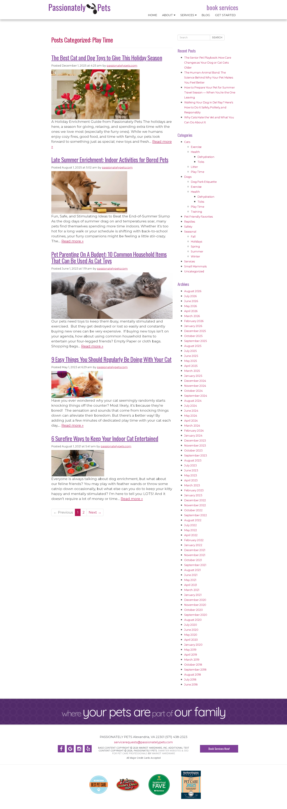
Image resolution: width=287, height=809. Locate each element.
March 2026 (192, 316)
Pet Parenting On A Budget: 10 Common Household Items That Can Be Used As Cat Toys (109, 257)
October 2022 (193, 510)
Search (217, 37)
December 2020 (195, 600)
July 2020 (190, 624)
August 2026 (192, 291)
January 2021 (192, 595)
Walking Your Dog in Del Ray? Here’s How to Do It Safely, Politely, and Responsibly (208, 107)
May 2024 (190, 415)
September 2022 (195, 515)
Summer (197, 251)
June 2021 (190, 575)
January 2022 (193, 545)
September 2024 (195, 395)
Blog (206, 15)
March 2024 (192, 425)
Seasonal (190, 231)
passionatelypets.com (122, 65)
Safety (188, 226)
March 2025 (192, 370)
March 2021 (191, 590)
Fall (193, 236)
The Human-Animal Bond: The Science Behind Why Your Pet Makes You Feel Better (208, 77)
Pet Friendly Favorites (198, 216)
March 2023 (192, 485)
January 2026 (193, 326)
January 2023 (193, 495)
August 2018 (192, 674)
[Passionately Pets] (79, 8)
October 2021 (193, 560)
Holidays (196, 241)
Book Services (222, 7)
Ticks (200, 161)
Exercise (196, 147)
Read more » (72, 241)
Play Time (197, 171)
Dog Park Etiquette (204, 181)
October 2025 (193, 336)
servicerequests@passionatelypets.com (143, 742)
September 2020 (195, 614)
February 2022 (194, 540)
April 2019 (190, 654)
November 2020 (195, 605)
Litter (194, 166)
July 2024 (190, 405)
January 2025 (193, 375)
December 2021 (194, 550)
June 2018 (190, 684)
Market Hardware (163, 753)
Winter (195, 256)
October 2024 (193, 390)
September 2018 (195, 669)
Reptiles (189, 221)
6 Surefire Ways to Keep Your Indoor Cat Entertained (104, 438)
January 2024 (193, 435)
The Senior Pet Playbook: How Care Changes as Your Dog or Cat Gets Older (207, 62)
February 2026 (193, 321)
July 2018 (190, 679)
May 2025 (190, 361)
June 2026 (191, 301)
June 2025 (191, 356)
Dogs (187, 176)
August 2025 (192, 346)
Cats (187, 142)
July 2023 (190, 465)
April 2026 (190, 311)
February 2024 (194, 430)
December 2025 (195, 331)
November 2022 (195, 505)
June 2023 (191, 470)
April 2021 (190, 585)
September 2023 (195, 455)
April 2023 (191, 480)
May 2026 (190, 306)
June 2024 (191, 410)
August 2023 (192, 460)
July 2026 (190, 296)
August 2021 (192, 570)
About (168, 15)
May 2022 (190, 530)
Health (195, 152)
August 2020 (193, 619)
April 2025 (191, 365)
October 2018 (193, 664)
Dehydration (205, 157)
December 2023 (195, 440)
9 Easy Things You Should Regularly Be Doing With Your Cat (111, 359)
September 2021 (195, 565)
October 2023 (193, 450)
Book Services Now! (219, 749)
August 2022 (192, 520)
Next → (95, 512)
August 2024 (193, 400)
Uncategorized (194, 271)
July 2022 (190, 525)
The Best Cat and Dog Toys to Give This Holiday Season (106, 57)
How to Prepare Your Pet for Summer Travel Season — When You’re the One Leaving (209, 92)
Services (187, 15)
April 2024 (191, 420)
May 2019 (190, 649)
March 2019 (191, 659)
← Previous (63, 512)
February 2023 (194, 490)
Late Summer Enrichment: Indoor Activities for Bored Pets (109, 159)
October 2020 (193, 609)
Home (152, 15)
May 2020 (190, 634)
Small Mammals (195, 266)
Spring (195, 246)
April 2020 (191, 639)
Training (196, 211)
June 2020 (191, 629)
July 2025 (190, 351)
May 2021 (190, 580)
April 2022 (191, 535)
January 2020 (193, 644)
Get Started (225, 15)
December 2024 (195, 380)
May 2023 (190, 475)
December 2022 (195, 500)
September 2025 (195, 341)
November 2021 (194, 555)
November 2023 (195, 445)
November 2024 (195, 385)
